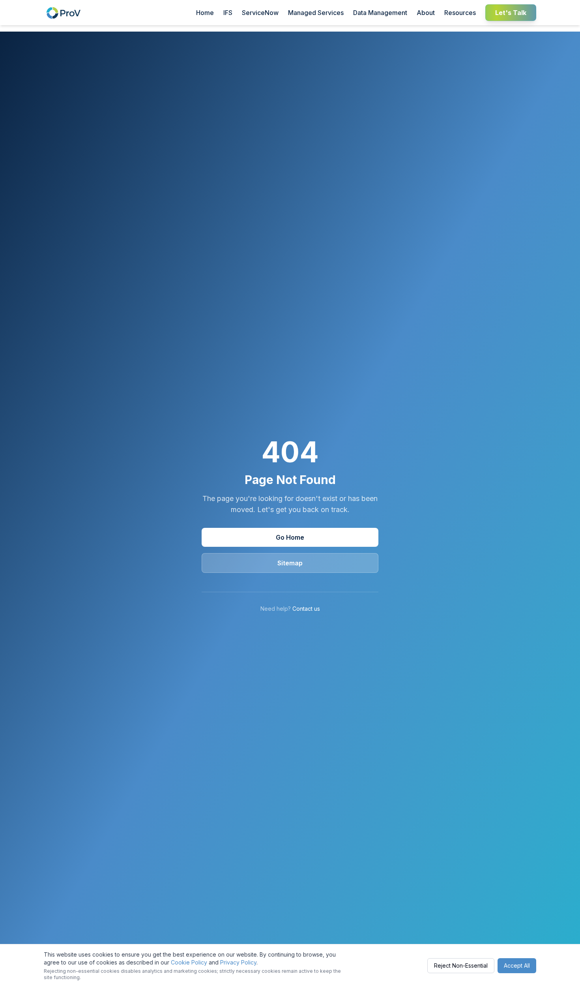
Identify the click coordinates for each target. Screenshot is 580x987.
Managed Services (316, 13)
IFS (227, 13)
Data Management (380, 13)
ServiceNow (260, 13)
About (426, 13)
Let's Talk (510, 13)
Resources (460, 13)
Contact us (306, 608)
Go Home (290, 537)
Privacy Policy (238, 962)
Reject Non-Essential (461, 965)
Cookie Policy (189, 962)
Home (205, 13)
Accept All (517, 965)
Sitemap (290, 563)
